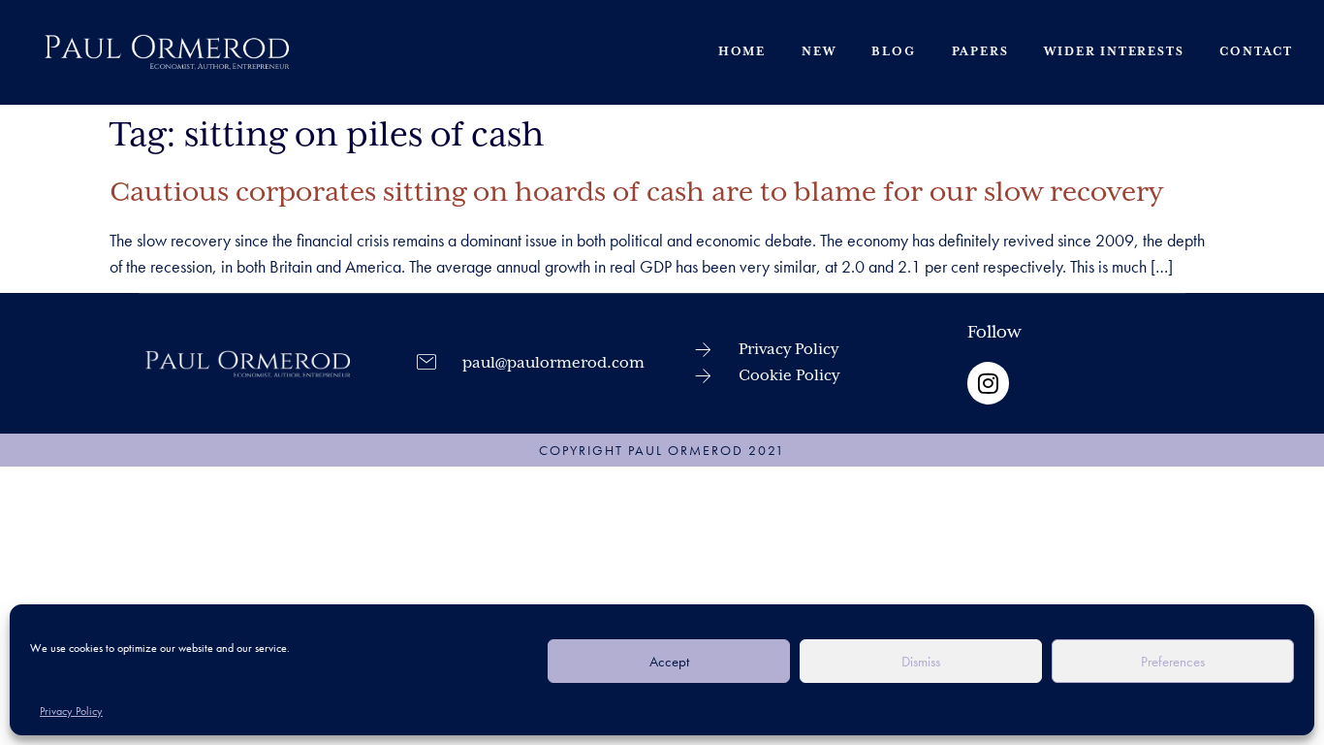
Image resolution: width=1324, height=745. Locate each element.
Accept (669, 661)
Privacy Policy (71, 711)
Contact (1256, 52)
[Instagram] (988, 383)
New (818, 52)
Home (742, 52)
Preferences (1173, 661)
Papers (980, 52)
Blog (893, 52)
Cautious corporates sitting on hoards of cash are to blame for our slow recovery (636, 193)
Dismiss (920, 661)
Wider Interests (1113, 52)
